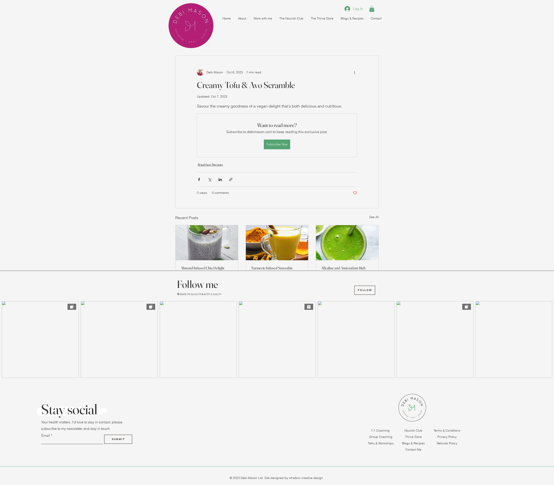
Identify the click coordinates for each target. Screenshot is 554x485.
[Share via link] (231, 179)
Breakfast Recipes (210, 165)
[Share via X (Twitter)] (210, 179)
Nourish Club (413, 430)
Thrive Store (413, 437)
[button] (371, 9)
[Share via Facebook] (199, 179)
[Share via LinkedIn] (220, 179)
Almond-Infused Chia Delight (202, 267)
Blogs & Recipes (413, 443)
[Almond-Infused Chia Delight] (207, 242)
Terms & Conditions (447, 430)
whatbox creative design (305, 478)
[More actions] (354, 72)
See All (374, 217)
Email (45, 435)
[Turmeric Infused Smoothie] (277, 242)
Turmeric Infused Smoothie (272, 267)
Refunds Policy (447, 443)
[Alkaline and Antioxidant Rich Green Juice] (347, 242)
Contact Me (413, 449)
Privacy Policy (447, 437)
